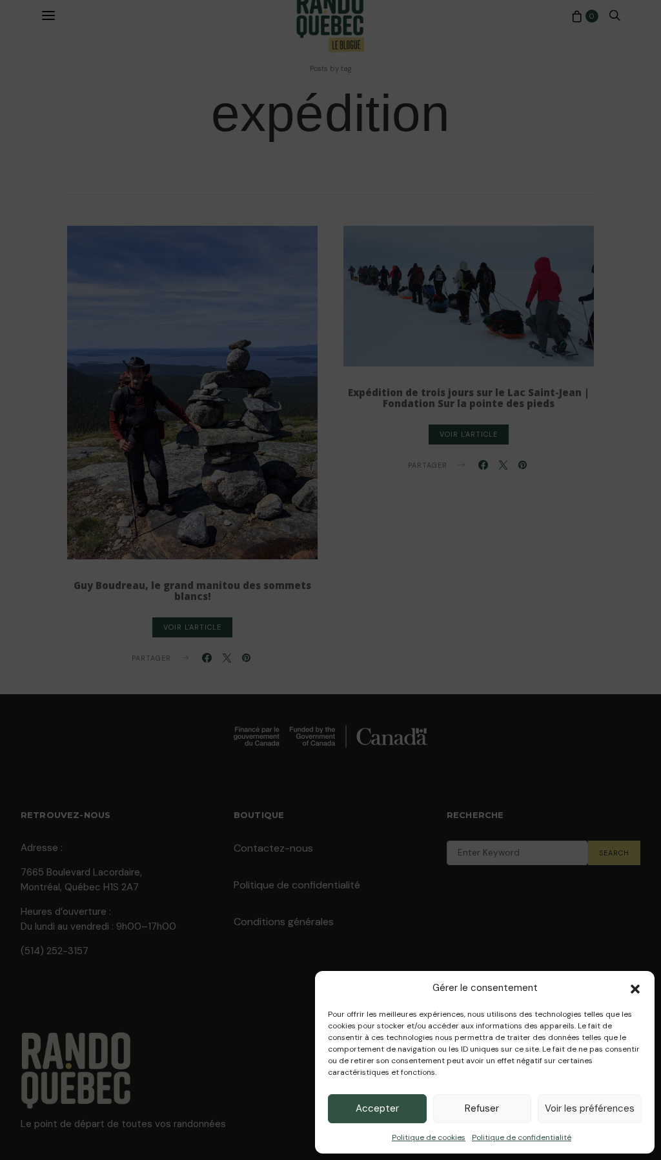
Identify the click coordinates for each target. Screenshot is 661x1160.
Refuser (482, 1108)
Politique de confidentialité (521, 1137)
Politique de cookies (428, 1137)
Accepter (377, 1108)
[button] (635, 987)
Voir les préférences (590, 1108)
